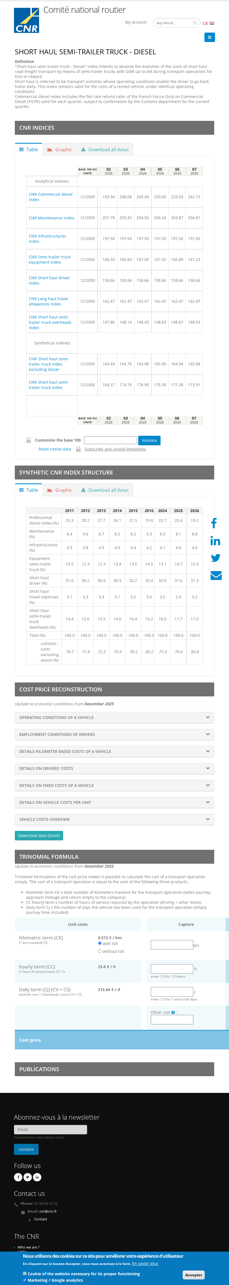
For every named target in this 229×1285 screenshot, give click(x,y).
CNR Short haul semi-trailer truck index (49, 385)
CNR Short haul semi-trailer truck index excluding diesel (49, 364)
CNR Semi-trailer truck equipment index (50, 259)
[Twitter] (27, 1177)
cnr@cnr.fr (48, 1211)
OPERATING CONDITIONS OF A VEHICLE (56, 717)
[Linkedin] (37, 1177)
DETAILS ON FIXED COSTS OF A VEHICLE (56, 785)
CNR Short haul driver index (49, 280)
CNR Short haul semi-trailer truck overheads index (50, 322)
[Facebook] (18, 1177)
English (211, 23)
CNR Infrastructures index (47, 238)
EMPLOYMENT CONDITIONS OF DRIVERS (57, 734)
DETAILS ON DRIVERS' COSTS (46, 768)
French (205, 23)
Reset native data (55, 449)
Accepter (193, 1275)
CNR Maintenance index (51, 218)
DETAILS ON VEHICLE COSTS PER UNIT (55, 802)
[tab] (114, 717)
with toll (110, 943)
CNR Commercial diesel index (51, 197)
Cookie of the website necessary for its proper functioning (84, 1273)
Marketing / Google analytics (55, 1280)
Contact (40, 1219)
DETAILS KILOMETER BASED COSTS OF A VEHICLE (65, 751)
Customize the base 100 (59, 440)
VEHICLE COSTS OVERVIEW (44, 819)
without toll (113, 951)
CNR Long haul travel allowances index (48, 301)
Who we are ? (29, 1247)
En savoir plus (145, 1263)
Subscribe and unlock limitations (115, 449)
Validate (149, 440)
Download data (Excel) (38, 835)
